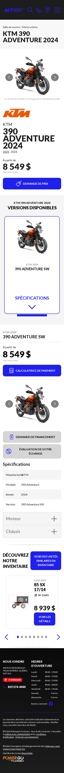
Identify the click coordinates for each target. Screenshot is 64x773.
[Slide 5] (34, 637)
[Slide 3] (26, 637)
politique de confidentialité (17, 734)
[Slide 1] (32, 315)
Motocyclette (30, 27)
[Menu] (57, 9)
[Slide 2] (22, 637)
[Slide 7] (42, 637)
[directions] (47, 10)
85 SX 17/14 (40, 587)
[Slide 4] (30, 637)
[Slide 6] (38, 637)
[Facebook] (51, 704)
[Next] (57, 636)
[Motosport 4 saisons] (13, 9)
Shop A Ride (27, 753)
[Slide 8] (46, 637)
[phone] (39, 10)
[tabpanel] (44, 685)
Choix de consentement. (27, 737)
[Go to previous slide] (9, 77)
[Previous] (6, 636)
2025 (6, 151)
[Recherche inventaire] (30, 10)
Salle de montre (11, 27)
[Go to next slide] (55, 77)
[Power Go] (32, 759)
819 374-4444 (16, 686)
